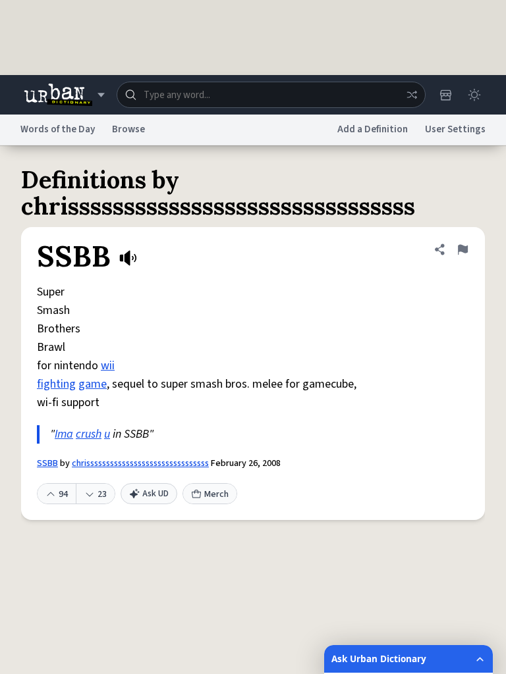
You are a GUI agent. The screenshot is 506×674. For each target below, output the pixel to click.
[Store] (445, 95)
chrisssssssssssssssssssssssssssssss (140, 463)
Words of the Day (57, 129)
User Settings (455, 129)
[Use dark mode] (474, 95)
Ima (64, 434)
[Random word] (412, 95)
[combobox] (271, 95)
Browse (128, 129)
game (92, 384)
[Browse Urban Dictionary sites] (64, 95)
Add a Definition (372, 129)
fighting (56, 384)
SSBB (47, 463)
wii (108, 365)
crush (88, 434)
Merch (216, 494)
